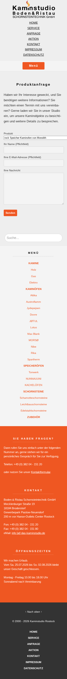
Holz (33, 269)
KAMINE (33, 263)
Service (33, 28)
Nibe (33, 346)
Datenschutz (33, 54)
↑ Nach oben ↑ (33, 611)
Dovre (33, 314)
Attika (33, 295)
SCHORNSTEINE (33, 391)
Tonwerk (34, 372)
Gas (33, 276)
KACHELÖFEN (33, 385)
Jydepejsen (33, 308)
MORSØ (34, 340)
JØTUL (33, 321)
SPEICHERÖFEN (33, 365)
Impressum (33, 49)
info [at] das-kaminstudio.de (28, 533)
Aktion (33, 38)
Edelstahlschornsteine (34, 410)
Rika (33, 352)
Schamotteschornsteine (33, 397)
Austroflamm (33, 301)
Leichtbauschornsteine (33, 404)
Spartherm (33, 359)
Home (33, 22)
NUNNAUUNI (33, 378)
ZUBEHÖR (33, 417)
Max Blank (33, 333)
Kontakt (33, 44)
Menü (33, 65)
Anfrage (33, 33)
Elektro (33, 282)
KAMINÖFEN (34, 289)
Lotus (33, 327)
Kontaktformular (40, 472)
